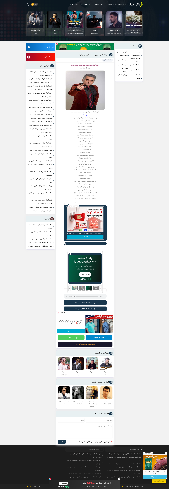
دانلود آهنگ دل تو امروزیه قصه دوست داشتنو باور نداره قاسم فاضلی (41, 202)
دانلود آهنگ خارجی (123, 65)
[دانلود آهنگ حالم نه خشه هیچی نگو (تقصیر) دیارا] (75, 19)
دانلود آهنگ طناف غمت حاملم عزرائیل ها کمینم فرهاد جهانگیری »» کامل (40, 109)
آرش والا (87, 68)
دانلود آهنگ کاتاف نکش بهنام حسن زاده (40, 243)
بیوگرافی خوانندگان (123, 75)
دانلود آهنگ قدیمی (135, 65)
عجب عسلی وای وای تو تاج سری (94, 31)
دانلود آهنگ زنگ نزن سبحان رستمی (42, 239)
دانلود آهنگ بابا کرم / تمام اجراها (42, 211)
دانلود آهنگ (95, 65)
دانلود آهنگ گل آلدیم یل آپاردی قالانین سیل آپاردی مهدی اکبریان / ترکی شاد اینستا (40, 88)
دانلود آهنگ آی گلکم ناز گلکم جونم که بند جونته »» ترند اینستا (40, 102)
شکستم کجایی (114, 31)
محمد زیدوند (29, 487)
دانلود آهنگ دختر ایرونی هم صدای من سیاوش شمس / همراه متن (124, 464)
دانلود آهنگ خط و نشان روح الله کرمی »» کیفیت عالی (40, 233)
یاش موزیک (122, 487)
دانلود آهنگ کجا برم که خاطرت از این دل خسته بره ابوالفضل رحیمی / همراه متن (41, 116)
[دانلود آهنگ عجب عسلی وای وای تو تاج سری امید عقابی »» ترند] (94, 19)
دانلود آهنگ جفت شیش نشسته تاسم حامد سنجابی (40, 138)
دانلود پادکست (124, 55)
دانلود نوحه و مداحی (122, 52)
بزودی (138, 78)
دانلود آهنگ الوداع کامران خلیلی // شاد (41, 150)
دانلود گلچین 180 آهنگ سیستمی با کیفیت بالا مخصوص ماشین (35, 32)
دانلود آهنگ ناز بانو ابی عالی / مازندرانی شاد (41, 180)
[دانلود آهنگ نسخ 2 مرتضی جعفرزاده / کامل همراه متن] (55, 19)
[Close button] (166, 453)
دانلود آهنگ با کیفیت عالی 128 (84, 309)
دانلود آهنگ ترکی (135, 70)
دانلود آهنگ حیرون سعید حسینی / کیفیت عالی (40, 195)
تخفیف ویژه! (154, 477)
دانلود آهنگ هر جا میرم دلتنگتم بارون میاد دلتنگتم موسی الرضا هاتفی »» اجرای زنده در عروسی (40, 164)
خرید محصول (71, 331)
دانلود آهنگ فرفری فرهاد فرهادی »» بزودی (40, 246)
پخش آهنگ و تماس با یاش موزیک (116, 4)
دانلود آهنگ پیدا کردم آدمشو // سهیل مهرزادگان (128, 467)
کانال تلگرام (50, 47)
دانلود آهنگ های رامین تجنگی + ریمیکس (40, 207)
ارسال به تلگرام (98, 338)
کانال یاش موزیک (159, 481)
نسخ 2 (55, 31)
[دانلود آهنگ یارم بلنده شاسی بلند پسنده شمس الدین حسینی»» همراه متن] (134, 19)
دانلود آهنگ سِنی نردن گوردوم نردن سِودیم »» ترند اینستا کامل (40, 95)
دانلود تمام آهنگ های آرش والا (85, 344)
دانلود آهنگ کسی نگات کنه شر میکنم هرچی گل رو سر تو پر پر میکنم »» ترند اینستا (124, 472)
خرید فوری (85, 237)
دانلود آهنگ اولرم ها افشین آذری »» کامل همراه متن (40, 173)
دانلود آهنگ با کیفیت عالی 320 (84, 303)
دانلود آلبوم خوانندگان (125, 70)
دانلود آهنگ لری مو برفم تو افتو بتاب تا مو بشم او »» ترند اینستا (40, 130)
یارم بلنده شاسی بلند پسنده (134, 31)
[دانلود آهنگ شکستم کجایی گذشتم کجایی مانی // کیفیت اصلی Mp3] (114, 19)
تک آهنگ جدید (85, 4)
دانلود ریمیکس (74, 4)
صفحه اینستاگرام (49, 57)
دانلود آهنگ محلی (98, 4)
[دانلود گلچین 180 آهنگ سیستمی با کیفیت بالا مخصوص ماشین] (35, 19)
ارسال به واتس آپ (70, 338)
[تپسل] (57, 44)
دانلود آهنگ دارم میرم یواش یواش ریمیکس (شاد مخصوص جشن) (124, 477)
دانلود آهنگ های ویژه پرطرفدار (134, 60)
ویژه (139, 52)
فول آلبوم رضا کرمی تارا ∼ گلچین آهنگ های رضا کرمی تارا (39, 188)
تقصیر (74, 31)
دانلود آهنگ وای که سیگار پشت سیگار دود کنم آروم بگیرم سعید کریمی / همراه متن (41, 81)
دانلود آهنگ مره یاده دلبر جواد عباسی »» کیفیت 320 (40, 155)
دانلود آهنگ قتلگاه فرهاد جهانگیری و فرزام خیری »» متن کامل (40, 145)
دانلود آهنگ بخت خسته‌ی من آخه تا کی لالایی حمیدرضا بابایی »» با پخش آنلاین (41, 123)
